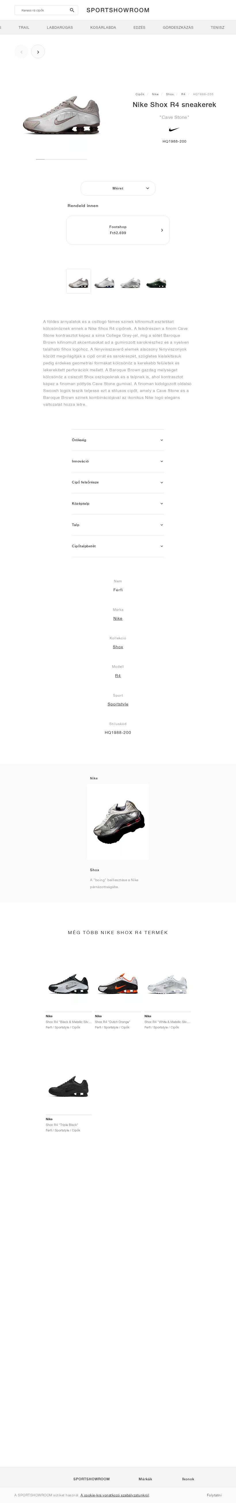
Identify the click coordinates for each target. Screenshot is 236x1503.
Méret (118, 188)
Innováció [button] (80, 461)
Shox (170, 94)
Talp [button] (75, 525)
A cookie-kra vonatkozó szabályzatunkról (115, 1495)
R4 (183, 94)
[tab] (118, 440)
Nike (155, 94)
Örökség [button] (79, 440)
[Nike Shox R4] (78, 281)
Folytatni (214, 1495)
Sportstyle (118, 704)
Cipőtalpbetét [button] (84, 546)
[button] (161, 440)
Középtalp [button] (81, 504)
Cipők (140, 94)
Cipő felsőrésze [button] (85, 482)
